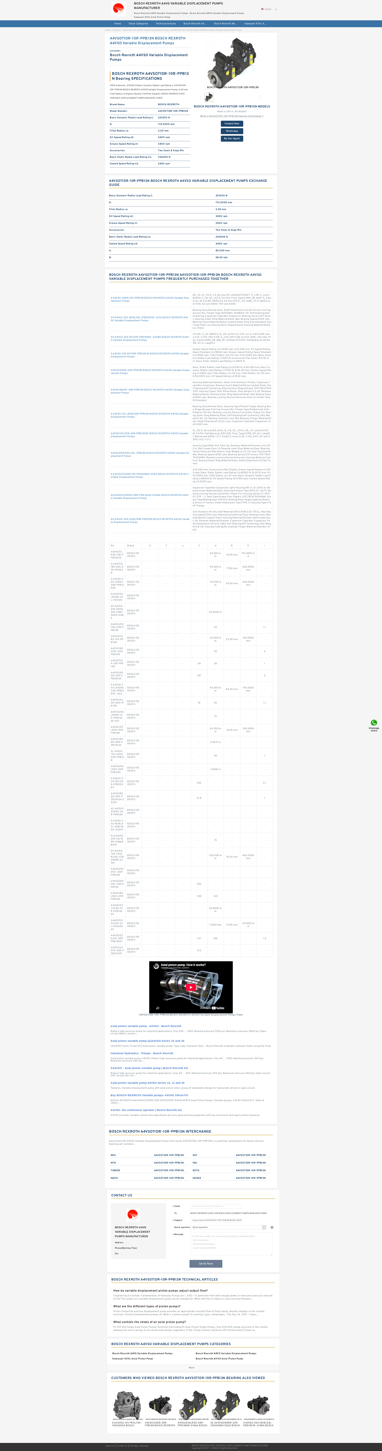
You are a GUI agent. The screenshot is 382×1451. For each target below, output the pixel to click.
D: (111, 124)
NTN (113, 1162)
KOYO (196, 1170)
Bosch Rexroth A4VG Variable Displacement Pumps (197, 23)
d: (110, 250)
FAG (195, 1162)
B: (110, 257)
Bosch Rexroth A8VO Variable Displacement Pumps (227, 23)
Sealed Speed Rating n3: (124, 163)
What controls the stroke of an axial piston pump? (149, 1322)
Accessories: (117, 150)
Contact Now (232, 123)
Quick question (182, 1227)
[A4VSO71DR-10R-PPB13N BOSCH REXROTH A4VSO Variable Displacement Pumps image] (232, 63)
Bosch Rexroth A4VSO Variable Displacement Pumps (146, 30)
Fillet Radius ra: (119, 130)
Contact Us (122, 1446)
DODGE (197, 1178)
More (192, 1367)
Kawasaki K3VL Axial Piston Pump (258, 23)
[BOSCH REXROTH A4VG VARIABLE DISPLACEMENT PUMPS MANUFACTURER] (119, 8)
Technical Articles (166, 23)
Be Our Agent (232, 138)
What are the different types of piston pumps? (147, 1306)
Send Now (206, 1264)
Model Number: (119, 111)
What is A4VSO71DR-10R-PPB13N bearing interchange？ (232, 116)
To (175, 1213)
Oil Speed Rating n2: (122, 137)
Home (117, 23)
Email (176, 1206)
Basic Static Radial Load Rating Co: (131, 157)
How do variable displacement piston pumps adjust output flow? (160, 1291)
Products (117, 30)
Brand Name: (117, 104)
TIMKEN (115, 1170)
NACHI (114, 1178)
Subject (177, 1220)
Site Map (133, 1446)
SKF (195, 1155)
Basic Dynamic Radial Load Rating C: (132, 117)
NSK (113, 1155)
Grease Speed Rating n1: (124, 144)
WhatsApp (232, 131)
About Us (110, 1446)
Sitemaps (144, 1446)
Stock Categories (138, 23)
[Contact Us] (374, 725)
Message (177, 1234)
